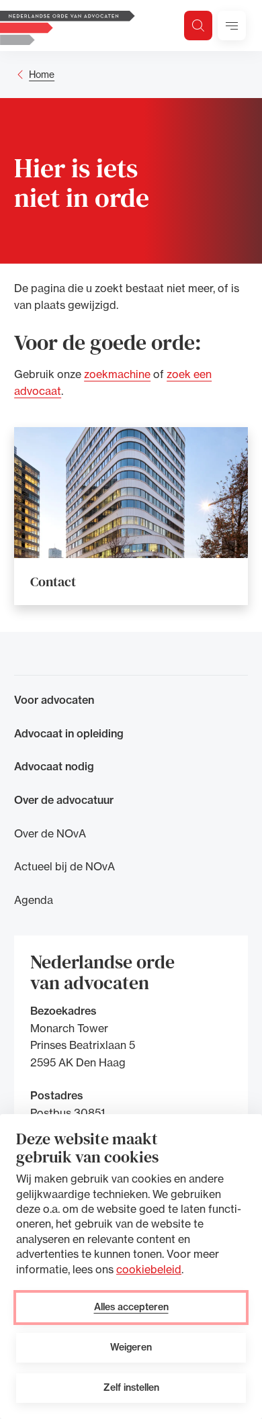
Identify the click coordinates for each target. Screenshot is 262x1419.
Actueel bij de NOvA (64, 866)
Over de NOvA (50, 833)
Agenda (33, 900)
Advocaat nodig (54, 766)
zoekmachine (117, 374)
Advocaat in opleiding (69, 733)
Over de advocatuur (64, 800)
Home (41, 74)
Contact (53, 581)
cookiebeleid (148, 1269)
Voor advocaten (54, 699)
